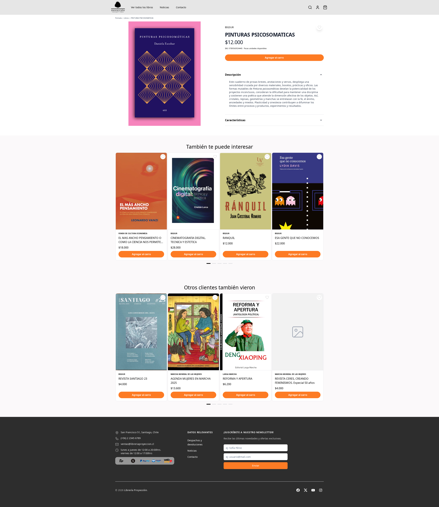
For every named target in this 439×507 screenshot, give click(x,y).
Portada (118, 18)
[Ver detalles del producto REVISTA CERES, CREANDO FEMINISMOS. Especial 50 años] (297, 331)
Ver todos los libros (142, 7)
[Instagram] (321, 490)
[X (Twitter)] (305, 490)
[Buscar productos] (310, 7)
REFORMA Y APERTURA (237, 379)
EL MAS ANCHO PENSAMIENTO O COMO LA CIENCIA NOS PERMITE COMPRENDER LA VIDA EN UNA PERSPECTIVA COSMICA (139, 240)
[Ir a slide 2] (214, 263)
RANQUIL (229, 238)
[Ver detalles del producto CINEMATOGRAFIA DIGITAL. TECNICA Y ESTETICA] (193, 191)
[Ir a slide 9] (208, 404)
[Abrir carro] (325, 7)
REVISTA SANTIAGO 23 (132, 379)
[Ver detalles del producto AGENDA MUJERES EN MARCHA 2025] (193, 331)
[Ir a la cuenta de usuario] (318, 7)
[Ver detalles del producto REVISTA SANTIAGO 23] (141, 331)
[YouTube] (313, 490)
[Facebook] (298, 490)
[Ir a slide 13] (230, 404)
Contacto (181, 7)
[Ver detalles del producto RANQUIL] (245, 191)
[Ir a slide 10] (214, 404)
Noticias (164, 7)
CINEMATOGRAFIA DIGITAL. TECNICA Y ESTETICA (188, 240)
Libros (126, 18)
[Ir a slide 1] (208, 263)
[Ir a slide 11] (219, 404)
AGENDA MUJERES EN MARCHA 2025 (191, 381)
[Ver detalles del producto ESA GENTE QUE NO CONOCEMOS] (297, 191)
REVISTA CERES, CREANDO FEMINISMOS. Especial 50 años (295, 381)
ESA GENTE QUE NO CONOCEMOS (297, 238)
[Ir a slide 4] (225, 263)
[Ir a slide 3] (219, 263)
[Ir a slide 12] (225, 404)
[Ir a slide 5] (230, 263)
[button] (319, 27)
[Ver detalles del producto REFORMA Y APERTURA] (245, 331)
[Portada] (118, 7)
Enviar (255, 465)
